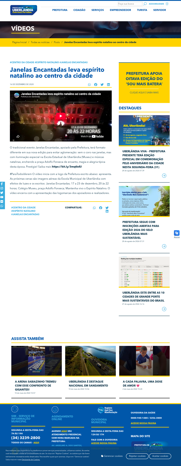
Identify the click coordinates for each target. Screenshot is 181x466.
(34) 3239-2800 (25, 438)
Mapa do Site (140, 436)
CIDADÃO (79, 10)
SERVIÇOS (97, 10)
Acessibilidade (156, 4)
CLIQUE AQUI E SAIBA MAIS (144, 93)
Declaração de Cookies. (31, 460)
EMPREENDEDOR (120, 10)
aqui (36, 443)
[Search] (145, 4)
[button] (89, 84)
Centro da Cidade (22, 62)
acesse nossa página (104, 443)
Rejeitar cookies (137, 456)
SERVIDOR (159, 10)
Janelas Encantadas (74, 62)
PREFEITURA (59, 10)
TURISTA (142, 10)
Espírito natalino (47, 62)
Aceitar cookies (160, 456)
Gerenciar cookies (113, 456)
